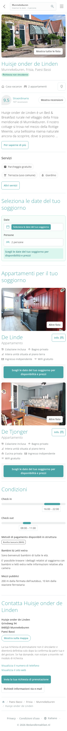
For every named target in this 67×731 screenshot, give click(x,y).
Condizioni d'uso (29, 718)
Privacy (11, 718)
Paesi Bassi (43, 69)
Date (6, 219)
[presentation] (33, 227)
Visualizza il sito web (13, 670)
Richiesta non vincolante (15, 74)
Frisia (29, 69)
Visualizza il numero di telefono (20, 665)
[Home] (3, 702)
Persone (9, 235)
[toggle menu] (61, 6)
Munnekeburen (12, 69)
